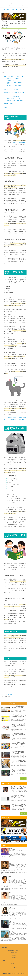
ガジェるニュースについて (14, 950)
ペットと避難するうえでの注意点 (12, 96)
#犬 (8, 694)
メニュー (22, 5)
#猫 (6, 694)
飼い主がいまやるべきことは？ (11, 89)
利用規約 (14, 957)
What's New (14, 952)
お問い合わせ (14, 963)
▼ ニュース (19, 9)
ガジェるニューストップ (7, 9)
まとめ (5, 107)
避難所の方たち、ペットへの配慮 (15, 100)
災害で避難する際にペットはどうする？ (14, 76)
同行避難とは (10, 80)
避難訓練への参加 (8, 103)
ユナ (6, 27)
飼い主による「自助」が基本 (14, 85)
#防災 (11, 694)
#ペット (3, 694)
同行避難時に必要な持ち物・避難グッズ (14, 92)
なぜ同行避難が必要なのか (13, 78)
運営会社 (14, 955)
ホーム (5, 5)
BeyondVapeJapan (14, 967)
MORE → (23, 778)
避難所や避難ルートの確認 (13, 98)
